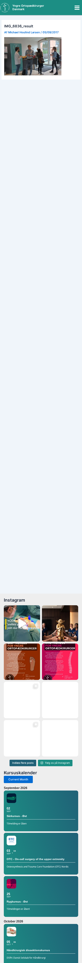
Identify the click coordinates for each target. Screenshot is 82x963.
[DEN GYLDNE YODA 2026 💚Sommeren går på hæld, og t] (60, 623)
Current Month (18, 779)
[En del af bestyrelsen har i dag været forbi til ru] (22, 700)
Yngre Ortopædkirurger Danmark (28, 7)
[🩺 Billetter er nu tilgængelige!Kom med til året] (60, 700)
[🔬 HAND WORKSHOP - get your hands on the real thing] (22, 623)
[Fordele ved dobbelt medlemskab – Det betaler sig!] (60, 738)
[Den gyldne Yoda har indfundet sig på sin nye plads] (22, 738)
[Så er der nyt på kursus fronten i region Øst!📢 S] (60, 662)
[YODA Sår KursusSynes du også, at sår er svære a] (22, 662)
